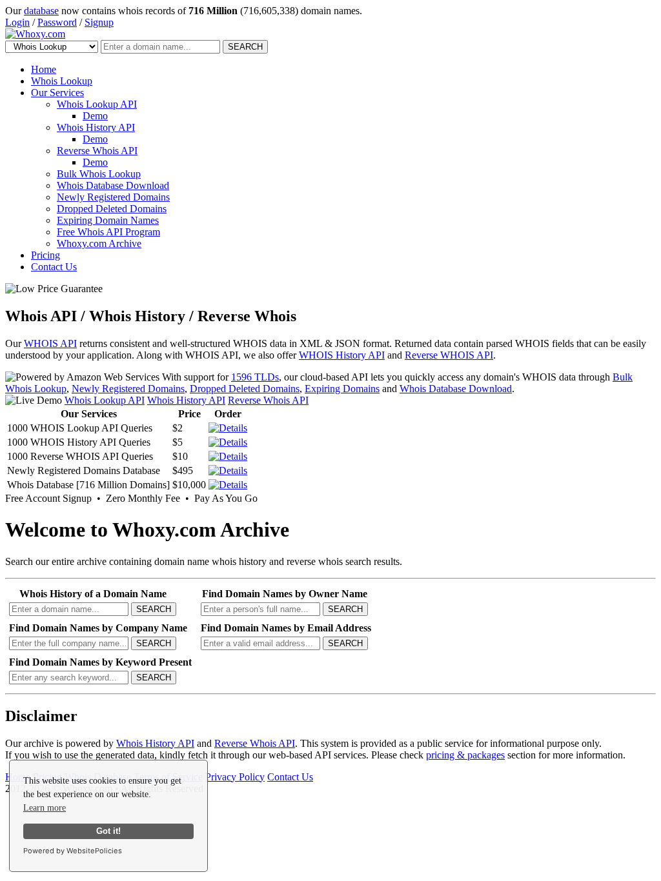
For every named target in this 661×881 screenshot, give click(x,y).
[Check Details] (227, 470)
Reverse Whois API (97, 150)
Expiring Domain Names (108, 220)
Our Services (57, 92)
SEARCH (245, 47)
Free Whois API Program (108, 231)
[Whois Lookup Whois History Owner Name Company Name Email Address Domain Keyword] (53, 46)
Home (43, 69)
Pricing (45, 255)
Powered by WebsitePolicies (72, 850)
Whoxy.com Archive (99, 243)
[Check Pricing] (227, 427)
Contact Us (54, 266)
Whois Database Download (113, 185)
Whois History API (96, 127)
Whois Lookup (61, 80)
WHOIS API (50, 343)
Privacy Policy (235, 776)
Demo (95, 115)
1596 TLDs (255, 376)
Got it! (108, 831)
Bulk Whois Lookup (99, 173)
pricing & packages (465, 754)
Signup (99, 22)
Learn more (44, 808)
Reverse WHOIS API (449, 355)
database (41, 10)
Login (17, 22)
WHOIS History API (342, 355)
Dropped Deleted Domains (112, 208)
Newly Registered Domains (113, 197)
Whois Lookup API (97, 104)
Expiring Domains (342, 388)
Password (57, 22)
